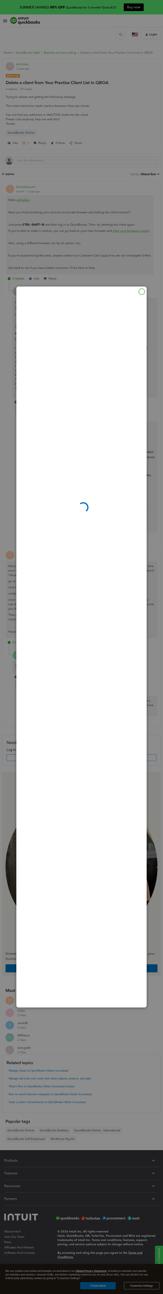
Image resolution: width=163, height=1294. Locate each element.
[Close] (142, 291)
